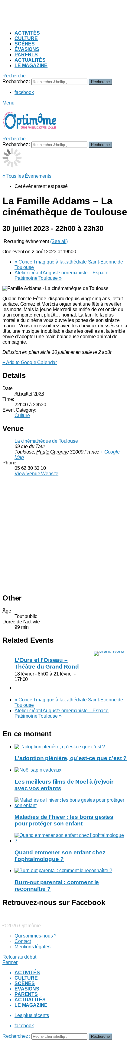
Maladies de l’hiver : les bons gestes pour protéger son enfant (64, 820)
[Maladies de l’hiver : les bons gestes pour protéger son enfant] (71, 802)
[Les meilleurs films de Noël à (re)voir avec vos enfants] (71, 770)
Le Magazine (31, 65)
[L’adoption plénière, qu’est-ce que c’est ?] (71, 747)
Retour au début (19, 956)
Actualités (30, 60)
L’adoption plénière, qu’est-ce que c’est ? (71, 758)
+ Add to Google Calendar (29, 362)
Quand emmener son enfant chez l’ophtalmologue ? (60, 855)
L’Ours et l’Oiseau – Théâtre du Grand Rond (47, 663)
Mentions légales (32, 946)
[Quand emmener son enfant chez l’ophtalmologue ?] (71, 838)
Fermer (10, 962)
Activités (27, 33)
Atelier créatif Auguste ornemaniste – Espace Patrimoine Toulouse (62, 275)
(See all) (59, 241)
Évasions (27, 49)
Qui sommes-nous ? (36, 935)
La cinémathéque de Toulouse (46, 441)
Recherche (100, 82)
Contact (23, 941)
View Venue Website (36, 473)
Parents (26, 54)
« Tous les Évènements (26, 176)
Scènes (25, 43)
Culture (26, 38)
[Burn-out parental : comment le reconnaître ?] (71, 870)
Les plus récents (32, 1015)
